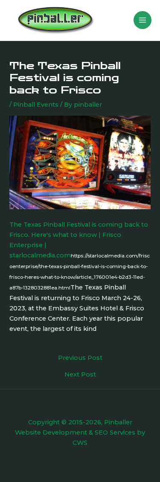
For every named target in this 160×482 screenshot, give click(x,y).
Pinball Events (35, 104)
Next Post (80, 374)
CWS (80, 443)
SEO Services (115, 432)
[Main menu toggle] (142, 20)
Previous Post (80, 358)
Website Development (51, 432)
